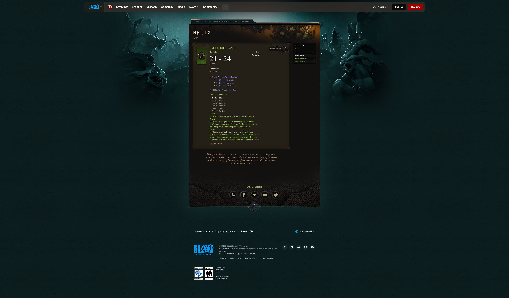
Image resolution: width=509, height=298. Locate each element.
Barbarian (256, 55)
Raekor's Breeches (219, 103)
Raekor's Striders (218, 106)
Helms (202, 33)
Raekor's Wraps (218, 100)
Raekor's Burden (218, 111)
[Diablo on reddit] (276, 195)
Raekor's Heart (217, 108)
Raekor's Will (217, 97)
